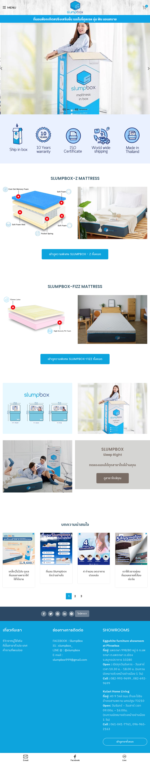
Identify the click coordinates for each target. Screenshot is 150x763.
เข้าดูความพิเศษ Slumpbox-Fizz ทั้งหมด (75, 359)
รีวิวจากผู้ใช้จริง (12, 641)
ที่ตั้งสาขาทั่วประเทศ (15, 645)
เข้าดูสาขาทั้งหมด (125, 741)
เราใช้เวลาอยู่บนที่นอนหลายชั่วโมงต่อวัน (131, 575)
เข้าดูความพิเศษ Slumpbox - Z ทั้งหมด (75, 254)
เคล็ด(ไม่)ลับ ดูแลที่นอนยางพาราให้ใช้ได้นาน (19, 575)
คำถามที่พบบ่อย (12, 650)
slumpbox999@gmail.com (70, 659)
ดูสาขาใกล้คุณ (112, 478)
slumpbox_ (65, 645)
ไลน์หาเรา (82, 613)
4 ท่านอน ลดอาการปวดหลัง (94, 573)
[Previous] (3, 68)
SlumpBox (76, 641)
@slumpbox (72, 650)
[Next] (146, 68)
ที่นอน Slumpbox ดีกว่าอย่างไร (56, 573)
